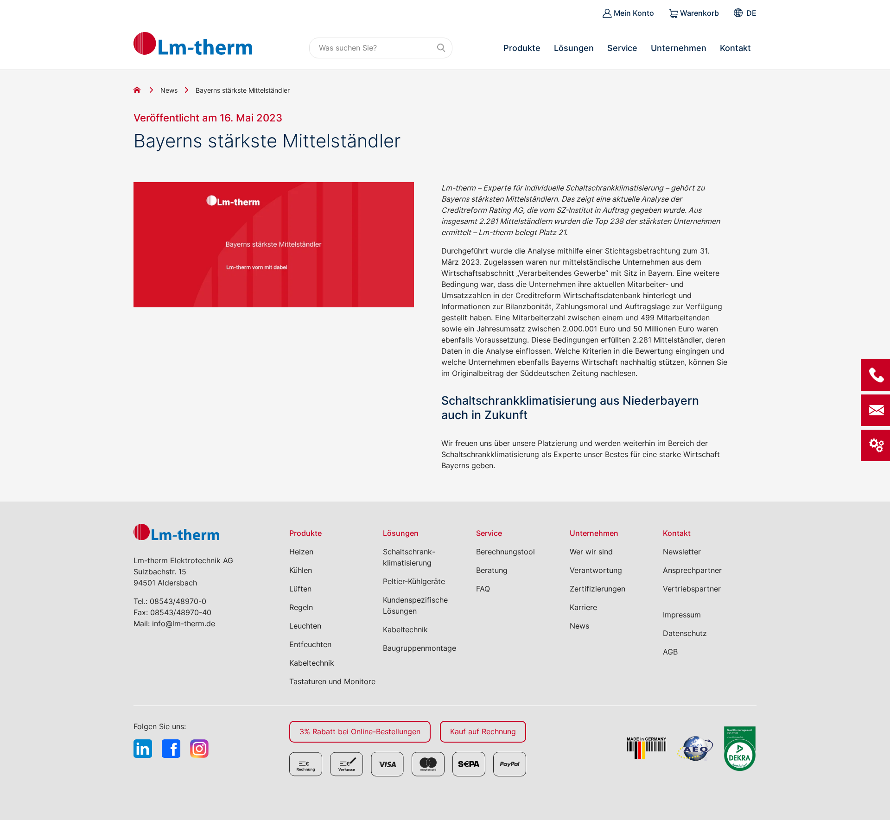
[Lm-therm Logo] (193, 43)
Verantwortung (596, 570)
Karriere (583, 607)
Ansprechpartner (692, 570)
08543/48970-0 (178, 601)
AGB (670, 651)
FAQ (483, 588)
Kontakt (735, 48)
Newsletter (682, 551)
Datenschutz (685, 633)
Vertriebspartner (692, 588)
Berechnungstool (505, 551)
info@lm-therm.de (183, 623)
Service (622, 48)
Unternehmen (678, 48)
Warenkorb (698, 13)
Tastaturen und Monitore (332, 681)
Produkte (521, 48)
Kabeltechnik (311, 662)
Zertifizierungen (597, 588)
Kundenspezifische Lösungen (415, 605)
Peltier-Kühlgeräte (414, 581)
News (169, 90)
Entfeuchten (310, 644)
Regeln (301, 607)
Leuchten (305, 625)
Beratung (492, 570)
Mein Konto (633, 13)
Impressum (682, 614)
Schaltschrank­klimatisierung (409, 557)
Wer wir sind (591, 551)
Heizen (301, 551)
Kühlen (300, 570)
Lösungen (574, 48)
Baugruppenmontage (419, 648)
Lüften (300, 588)
